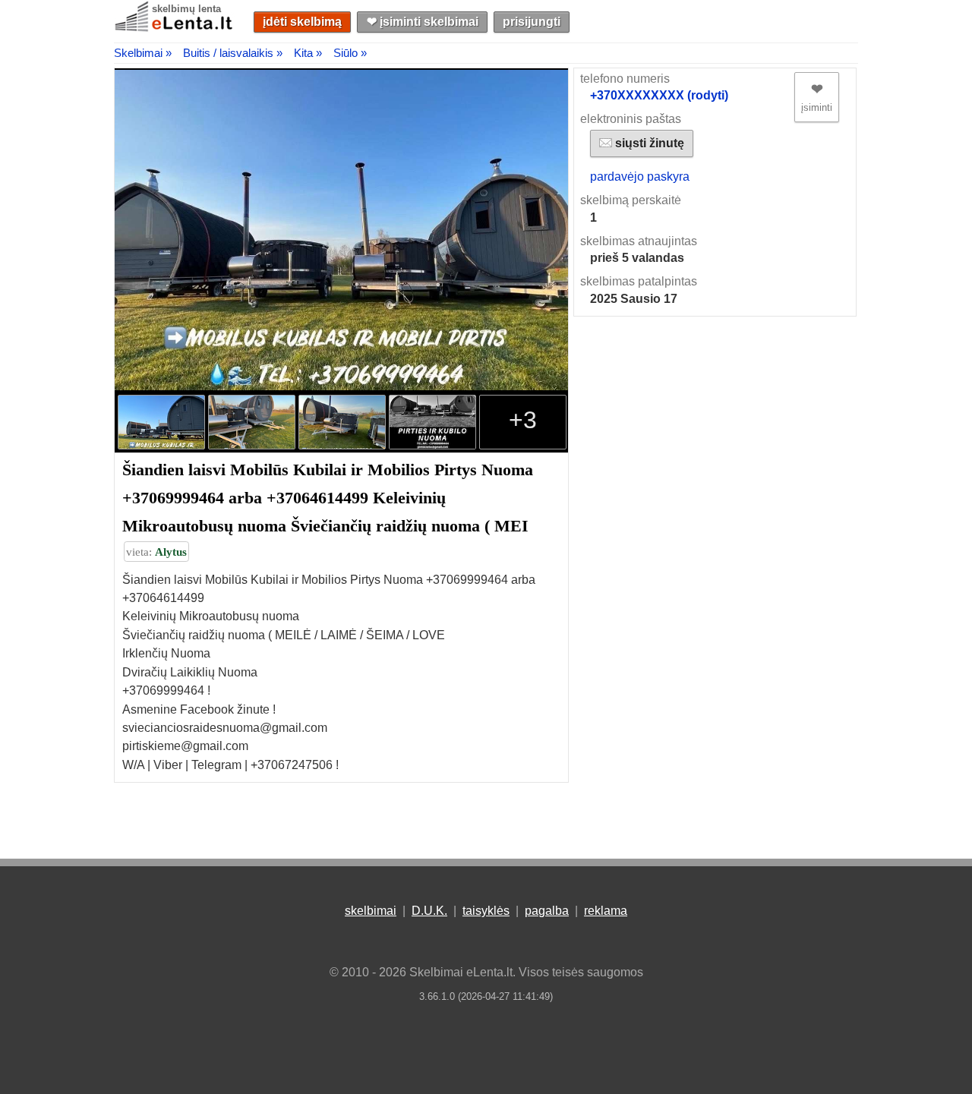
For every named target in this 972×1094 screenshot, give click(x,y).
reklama (605, 910)
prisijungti (531, 21)
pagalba (547, 910)
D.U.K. (429, 910)
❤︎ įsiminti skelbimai (422, 21)
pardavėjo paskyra (640, 176)
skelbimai (370, 910)
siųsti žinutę (648, 143)
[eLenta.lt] (174, 28)
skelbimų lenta (186, 8)
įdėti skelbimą (302, 21)
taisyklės (486, 910)
